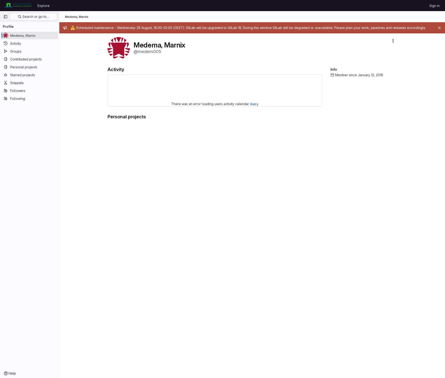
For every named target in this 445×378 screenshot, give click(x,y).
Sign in (434, 6)
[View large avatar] (119, 48)
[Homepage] (18, 5)
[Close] (439, 28)
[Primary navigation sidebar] (5, 16)
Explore (44, 6)
